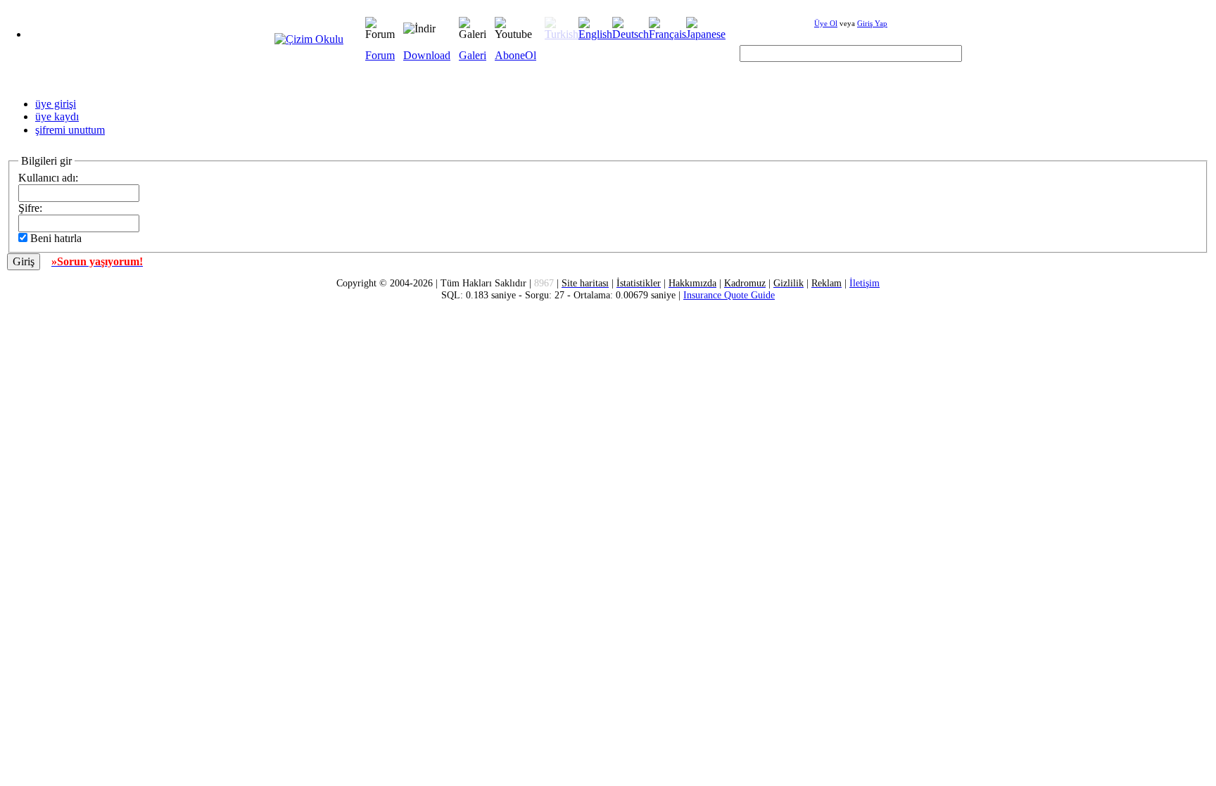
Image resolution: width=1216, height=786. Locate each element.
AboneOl (515, 55)
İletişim (864, 283)
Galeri (472, 55)
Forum (380, 55)
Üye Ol (825, 23)
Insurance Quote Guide (729, 294)
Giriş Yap (872, 23)
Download (426, 55)
